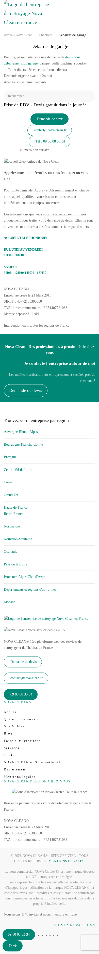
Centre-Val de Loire (18, 470)
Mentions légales (20, 777)
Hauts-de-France (15, 507)
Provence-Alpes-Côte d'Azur (24, 577)
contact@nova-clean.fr (50, 130)
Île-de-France (13, 514)
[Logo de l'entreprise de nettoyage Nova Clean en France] (46, 619)
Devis (13, 946)
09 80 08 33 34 (19, 934)
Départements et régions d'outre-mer (30, 589)
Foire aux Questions (22, 741)
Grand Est (11, 495)
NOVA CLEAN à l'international (32, 762)
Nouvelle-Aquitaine (18, 539)
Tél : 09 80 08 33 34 (50, 141)
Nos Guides (14, 726)
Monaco (9, 602)
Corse (8, 482)
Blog (8, 733)
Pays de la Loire (15, 564)
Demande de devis (50, 119)
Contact (11, 755)
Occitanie (10, 551)
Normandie (12, 526)
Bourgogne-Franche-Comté (23, 444)
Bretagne (10, 457)
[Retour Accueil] (27, 13)
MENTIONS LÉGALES (66, 861)
